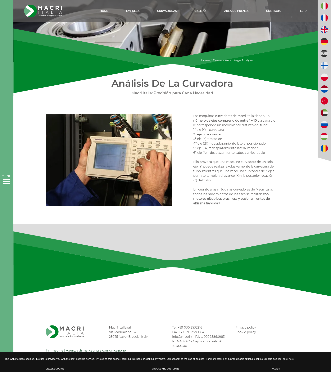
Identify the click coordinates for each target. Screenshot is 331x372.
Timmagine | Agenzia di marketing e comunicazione (86, 350)
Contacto (274, 11)
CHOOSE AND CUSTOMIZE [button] (165, 369)
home (205, 60)
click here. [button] (288, 358)
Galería (200, 11)
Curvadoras (167, 11)
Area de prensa (236, 11)
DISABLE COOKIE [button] (55, 369)
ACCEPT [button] (276, 369)
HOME (104, 11)
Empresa (132, 11)
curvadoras (221, 60)
